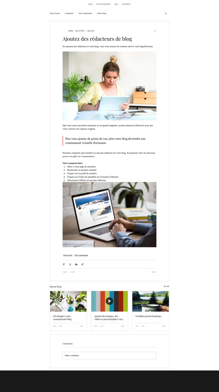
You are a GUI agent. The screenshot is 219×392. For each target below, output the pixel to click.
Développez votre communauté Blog (62, 318)
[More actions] (154, 30)
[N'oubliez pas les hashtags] (150, 301)
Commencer (69, 13)
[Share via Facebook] (64, 264)
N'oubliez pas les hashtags (148, 316)
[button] (166, 13)
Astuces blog (101, 13)
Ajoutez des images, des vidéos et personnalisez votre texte (109, 318)
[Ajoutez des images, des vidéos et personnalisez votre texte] (109, 301)
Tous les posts (55, 13)
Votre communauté (85, 13)
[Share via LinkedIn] (76, 264)
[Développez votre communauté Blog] (68, 301)
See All (166, 286)
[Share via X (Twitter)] (70, 264)
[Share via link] (82, 264)
